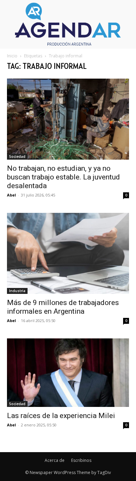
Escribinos (81, 460)
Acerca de (55, 460)
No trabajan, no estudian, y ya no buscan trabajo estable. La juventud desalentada (63, 177)
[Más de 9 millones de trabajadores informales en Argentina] (68, 253)
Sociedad (17, 156)
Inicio (12, 56)
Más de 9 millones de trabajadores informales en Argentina (63, 306)
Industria (17, 290)
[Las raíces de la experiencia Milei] (68, 372)
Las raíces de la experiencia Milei (61, 415)
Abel (11, 195)
